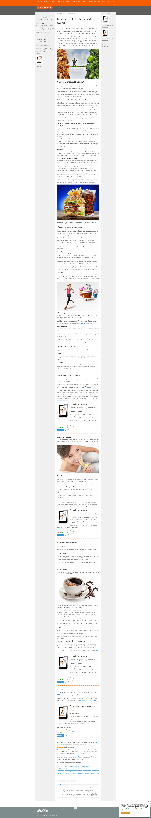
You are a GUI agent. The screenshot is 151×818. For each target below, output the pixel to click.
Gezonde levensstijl (44, 1)
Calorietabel (112, 1)
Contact (75, 806)
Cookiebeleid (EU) (95, 806)
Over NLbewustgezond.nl (67, 806)
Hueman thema (54, 815)
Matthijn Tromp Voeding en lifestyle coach (67, 25)
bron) (89, 30)
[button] (148, 802)
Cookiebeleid (132, 815)
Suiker (68, 781)
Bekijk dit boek (38, 66)
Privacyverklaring (136, 815)
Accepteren (125, 813)
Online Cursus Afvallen (82, 1)
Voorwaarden (87, 806)
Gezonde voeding (60, 1)
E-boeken (74, 1)
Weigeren (135, 813)
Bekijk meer (38, 34)
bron (62, 43)
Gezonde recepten (105, 1)
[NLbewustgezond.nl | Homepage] (45, 7)
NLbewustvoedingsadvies (94, 1)
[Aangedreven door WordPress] (44, 815)
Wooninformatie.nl (105, 46)
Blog (36, 4)
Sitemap (80, 806)
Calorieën (61, 781)
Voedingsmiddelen (72, 781)
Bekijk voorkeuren (144, 813)
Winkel (58, 806)
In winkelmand (60, 430)
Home (37, 1)
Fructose (64, 781)
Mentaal (67, 1)
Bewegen (52, 1)
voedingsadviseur (79, 323)
